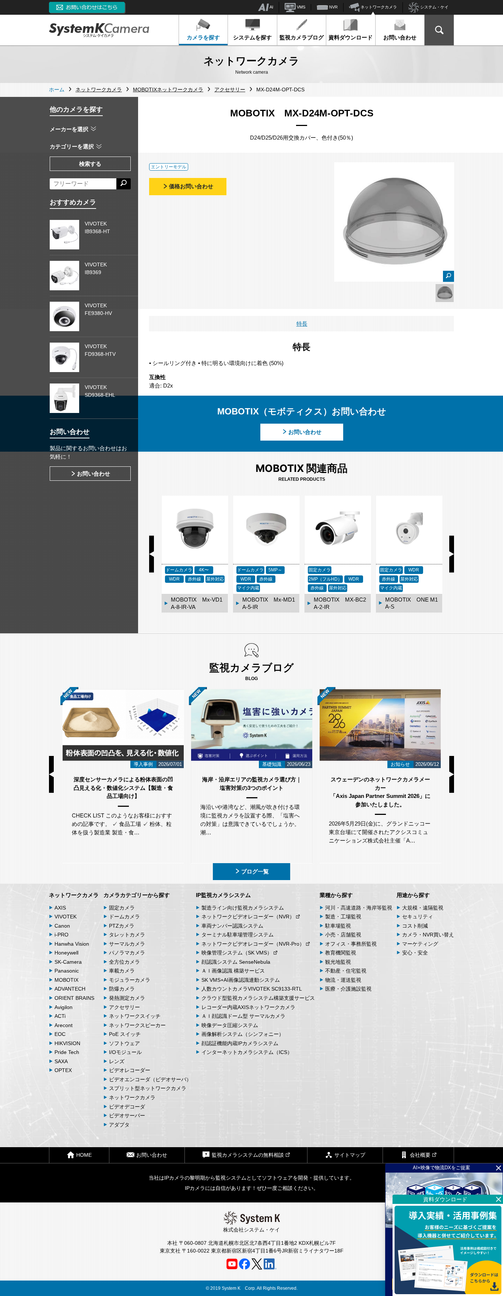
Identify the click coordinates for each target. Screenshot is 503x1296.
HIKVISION (67, 1043)
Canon (62, 926)
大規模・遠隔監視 (422, 908)
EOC (60, 1034)
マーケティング (420, 944)
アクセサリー (124, 1007)
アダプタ (119, 1125)
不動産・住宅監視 (345, 971)
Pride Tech (66, 1052)
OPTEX (63, 1070)
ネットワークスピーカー (137, 1025)
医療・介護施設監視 (348, 989)
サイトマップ (349, 1155)
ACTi (60, 1016)
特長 (301, 324)
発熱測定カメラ (127, 998)
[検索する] (123, 183)
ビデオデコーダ (127, 1107)
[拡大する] (448, 276)
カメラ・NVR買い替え (428, 935)
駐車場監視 (338, 926)
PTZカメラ (121, 926)
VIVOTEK (65, 917)
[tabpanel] (445, 293)
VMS (300, 7)
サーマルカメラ (127, 944)
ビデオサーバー (127, 1115)
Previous (151, 554)
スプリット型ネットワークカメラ (147, 1088)
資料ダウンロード (350, 37)
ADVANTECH (69, 989)
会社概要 (420, 1155)
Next (451, 554)
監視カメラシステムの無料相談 (248, 1155)
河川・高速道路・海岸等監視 (358, 908)
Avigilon (63, 1007)
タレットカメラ (127, 935)
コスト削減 (415, 926)
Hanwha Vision (71, 944)
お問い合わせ (399, 37)
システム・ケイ (434, 7)
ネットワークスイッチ (135, 1016)
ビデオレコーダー (129, 1070)
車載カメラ (122, 971)
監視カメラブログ (301, 37)
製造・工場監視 (343, 917)
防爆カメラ (122, 989)
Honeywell (66, 953)
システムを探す (252, 37)
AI (271, 7)
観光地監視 (338, 962)
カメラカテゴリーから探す (136, 895)
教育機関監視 (340, 953)
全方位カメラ (124, 962)
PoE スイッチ (125, 1034)
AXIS (60, 908)
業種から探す (336, 895)
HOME (84, 1155)
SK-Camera (68, 962)
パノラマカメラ (127, 953)
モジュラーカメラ (129, 980)
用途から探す (413, 895)
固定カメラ (122, 908)
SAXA (61, 1061)
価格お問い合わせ (191, 186)
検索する (90, 164)
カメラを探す (203, 37)
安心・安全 (415, 953)
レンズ (116, 1061)
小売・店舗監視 (343, 935)
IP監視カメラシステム (223, 895)
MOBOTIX (66, 980)
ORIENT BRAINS (74, 998)
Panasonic (66, 971)
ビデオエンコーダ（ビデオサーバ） (150, 1079)
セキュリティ (417, 917)
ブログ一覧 (255, 871)
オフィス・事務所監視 (351, 944)
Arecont (63, 1025)
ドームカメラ (124, 917)
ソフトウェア (124, 1043)
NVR (333, 7)
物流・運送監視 (343, 980)
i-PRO (61, 935)
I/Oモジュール (125, 1052)
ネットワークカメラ (378, 7)
